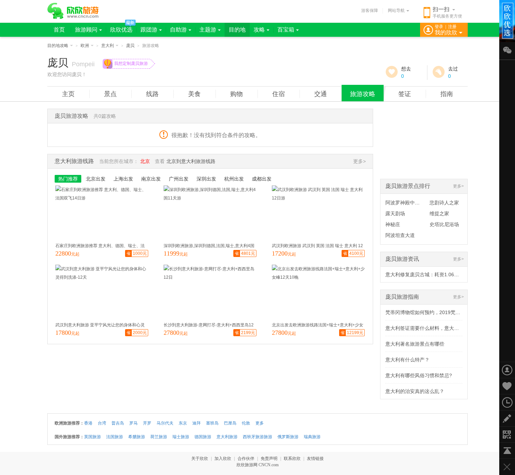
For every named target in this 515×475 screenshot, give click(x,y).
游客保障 (369, 10)
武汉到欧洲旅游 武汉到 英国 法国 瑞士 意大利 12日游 (317, 246)
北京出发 (95, 179)
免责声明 (269, 458)
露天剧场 (395, 213)
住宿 (278, 93)
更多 (259, 423)
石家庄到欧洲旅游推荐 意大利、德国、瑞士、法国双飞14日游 (100, 246)
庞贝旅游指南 (402, 297)
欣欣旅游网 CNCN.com (257, 464)
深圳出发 (206, 179)
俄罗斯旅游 (287, 436)
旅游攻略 (362, 93)
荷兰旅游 (158, 436)
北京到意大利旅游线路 (190, 161)
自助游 (178, 30)
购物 (236, 93)
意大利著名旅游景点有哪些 (414, 344)
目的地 (237, 30)
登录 (439, 26)
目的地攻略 (57, 45)
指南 (446, 93)
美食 (194, 93)
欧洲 (85, 45)
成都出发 (262, 179)
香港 (88, 423)
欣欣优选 (121, 30)
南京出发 (151, 179)
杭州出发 (234, 179)
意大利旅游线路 (74, 161)
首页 (59, 30)
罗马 (133, 423)
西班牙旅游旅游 (257, 436)
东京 (183, 423)
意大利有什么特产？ (407, 359)
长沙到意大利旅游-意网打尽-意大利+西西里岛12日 (209, 326)
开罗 (147, 423)
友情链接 (315, 458)
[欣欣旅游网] (73, 11)
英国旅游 (92, 436)
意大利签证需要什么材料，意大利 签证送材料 (435, 328)
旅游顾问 (86, 30)
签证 (404, 93)
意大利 (107, 45)
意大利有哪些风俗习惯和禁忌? (418, 375)
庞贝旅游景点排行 (407, 186)
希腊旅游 (136, 436)
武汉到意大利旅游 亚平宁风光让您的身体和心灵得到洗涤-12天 (100, 326)
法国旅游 (114, 436)
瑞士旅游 (180, 436)
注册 (452, 26)
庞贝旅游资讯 (402, 259)
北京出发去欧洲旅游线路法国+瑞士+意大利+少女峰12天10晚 (317, 326)
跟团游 (148, 30)
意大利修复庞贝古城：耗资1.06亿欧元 (427, 274)
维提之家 (439, 213)
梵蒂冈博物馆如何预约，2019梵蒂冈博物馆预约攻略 (442, 312)
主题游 (207, 30)
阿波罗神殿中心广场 (407, 202)
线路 (152, 93)
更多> (458, 186)
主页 (68, 93)
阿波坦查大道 (400, 235)
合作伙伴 (246, 458)
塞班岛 (212, 423)
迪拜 (196, 423)
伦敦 (246, 423)
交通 (320, 93)
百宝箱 (285, 30)
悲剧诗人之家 (444, 202)
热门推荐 (68, 179)
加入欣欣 (222, 458)
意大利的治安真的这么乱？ (414, 391)
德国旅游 (202, 436)
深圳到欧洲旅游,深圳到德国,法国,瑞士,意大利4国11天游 (209, 246)
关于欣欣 (199, 458)
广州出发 (178, 179)
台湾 (102, 423)
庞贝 (130, 45)
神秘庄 (392, 224)
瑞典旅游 (312, 436)
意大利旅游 (227, 436)
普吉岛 (117, 423)
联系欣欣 (292, 458)
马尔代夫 (165, 423)
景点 (110, 93)
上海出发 (123, 179)
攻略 (259, 30)
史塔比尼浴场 (444, 224)
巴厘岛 (230, 423)
